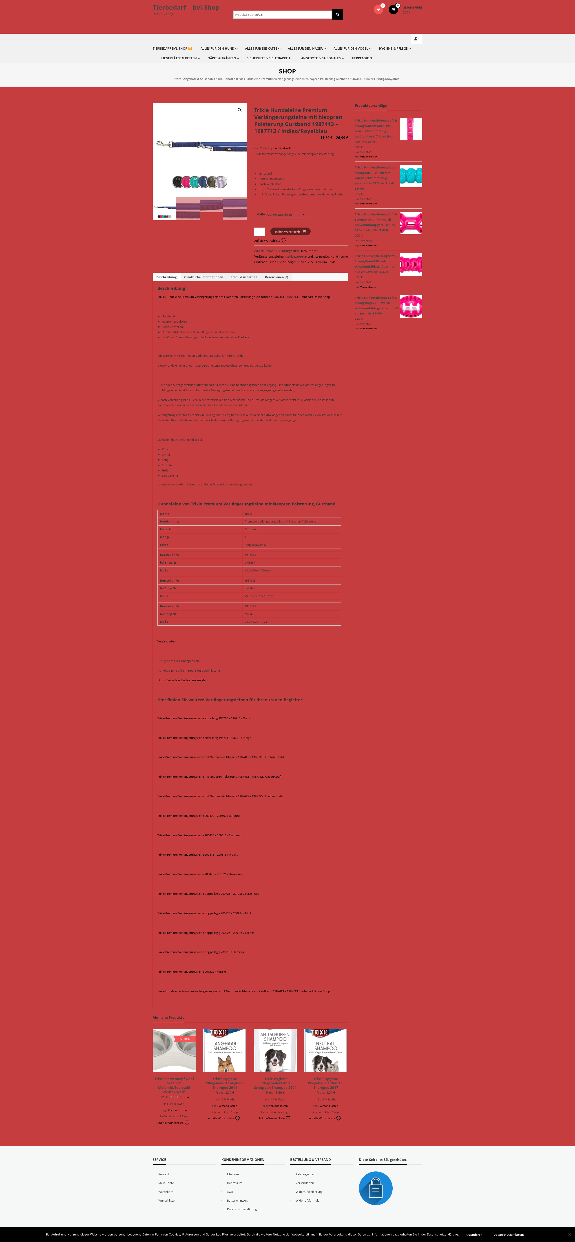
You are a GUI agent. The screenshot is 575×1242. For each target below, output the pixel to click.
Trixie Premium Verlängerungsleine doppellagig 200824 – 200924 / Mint (204, 913)
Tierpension (362, 58)
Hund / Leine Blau (317, 257)
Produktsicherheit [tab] (244, 277)
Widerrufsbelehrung (309, 1192)
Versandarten (166, 641)
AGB (230, 1192)
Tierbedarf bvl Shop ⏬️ (172, 48)
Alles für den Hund (217, 48)
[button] (240, 110)
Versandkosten (283, 148)
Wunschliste (166, 1200)
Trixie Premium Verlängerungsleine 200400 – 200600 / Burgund (199, 816)
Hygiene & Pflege (393, 48)
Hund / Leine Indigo (282, 262)
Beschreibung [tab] (166, 277)
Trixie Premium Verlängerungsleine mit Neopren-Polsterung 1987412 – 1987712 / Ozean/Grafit (220, 777)
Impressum (234, 1183)
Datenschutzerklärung (242, 1209)
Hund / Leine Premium (311, 262)
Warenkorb (165, 1192)
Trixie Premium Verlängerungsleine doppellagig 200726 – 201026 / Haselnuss (208, 894)
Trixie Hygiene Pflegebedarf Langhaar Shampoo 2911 (225, 1083)
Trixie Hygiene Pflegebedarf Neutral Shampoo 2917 (326, 1083)
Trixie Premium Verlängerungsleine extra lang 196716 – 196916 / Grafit (203, 718)
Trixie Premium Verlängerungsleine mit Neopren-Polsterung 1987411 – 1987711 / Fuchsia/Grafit (220, 757)
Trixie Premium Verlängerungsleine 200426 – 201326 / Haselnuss (200, 874)
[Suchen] (337, 14)
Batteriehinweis (237, 1200)
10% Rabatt (225, 79)
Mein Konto (166, 1183)
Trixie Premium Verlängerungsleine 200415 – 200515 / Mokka (197, 854)
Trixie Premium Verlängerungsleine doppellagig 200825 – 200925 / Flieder (205, 933)
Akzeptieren (474, 1235)
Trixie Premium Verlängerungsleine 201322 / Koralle (191, 972)
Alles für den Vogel (351, 48)
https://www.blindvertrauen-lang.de (181, 680)
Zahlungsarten (305, 1174)
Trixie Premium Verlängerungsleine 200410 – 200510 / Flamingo (199, 835)
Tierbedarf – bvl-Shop (186, 7)
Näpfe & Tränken (222, 58)
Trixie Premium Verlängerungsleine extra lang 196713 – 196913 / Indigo (204, 738)
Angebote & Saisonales (321, 58)
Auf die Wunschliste (267, 241)
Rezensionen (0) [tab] (276, 277)
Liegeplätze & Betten (179, 58)
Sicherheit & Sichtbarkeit (268, 58)
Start (177, 79)
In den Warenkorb (287, 232)
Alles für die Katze (261, 48)
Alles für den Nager (305, 48)
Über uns (233, 1174)
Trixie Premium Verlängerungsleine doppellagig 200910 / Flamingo (201, 952)
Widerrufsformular (308, 1200)
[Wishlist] (378, 10)
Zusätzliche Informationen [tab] (203, 277)
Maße (261, 214)
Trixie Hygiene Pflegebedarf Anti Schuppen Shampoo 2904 (275, 1083)
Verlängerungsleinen (270, 256)
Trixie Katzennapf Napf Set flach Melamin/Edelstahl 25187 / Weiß (174, 1085)
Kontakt (163, 1174)
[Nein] (569, 1234)
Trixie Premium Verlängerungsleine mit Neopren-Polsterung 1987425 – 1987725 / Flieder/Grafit (220, 796)
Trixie (331, 262)
